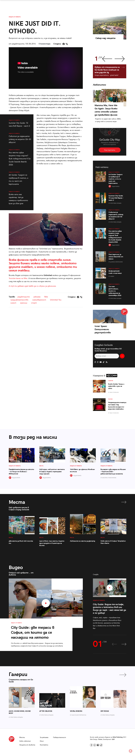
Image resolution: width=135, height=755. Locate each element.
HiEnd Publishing (118, 737)
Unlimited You (55, 300)
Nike (46, 297)
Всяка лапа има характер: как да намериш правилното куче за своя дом (18, 198)
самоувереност (39, 300)
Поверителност (59, 737)
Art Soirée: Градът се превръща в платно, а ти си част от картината (18, 178)
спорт (34, 303)
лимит (13, 303)
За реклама (44, 737)
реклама (37, 297)
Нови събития (25, 741)
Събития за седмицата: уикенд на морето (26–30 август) (20, 138)
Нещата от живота (15, 17)
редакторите (24, 297)
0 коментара (44, 44)
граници (23, 303)
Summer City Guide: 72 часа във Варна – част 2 (19, 123)
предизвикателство (19, 300)
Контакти (44, 745)
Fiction (100, 739)
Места (22, 737)
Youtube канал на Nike (18, 278)
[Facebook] (63, 44)
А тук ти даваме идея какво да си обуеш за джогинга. (32, 286)
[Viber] (66, 44)
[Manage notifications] (130, 751)
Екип (42, 741)
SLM (113, 739)
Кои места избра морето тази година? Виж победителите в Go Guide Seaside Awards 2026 (20, 157)
